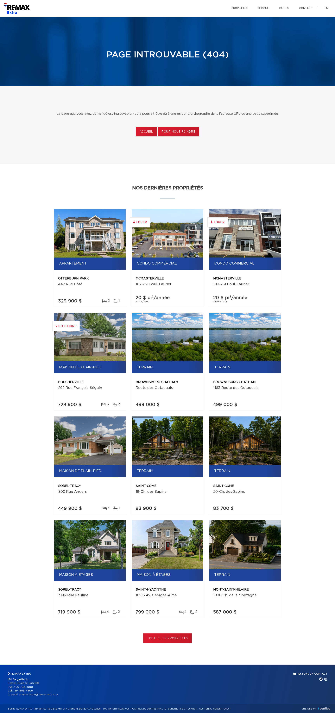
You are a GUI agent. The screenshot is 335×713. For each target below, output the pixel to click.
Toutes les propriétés (167, 638)
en (326, 8)
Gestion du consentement (215, 709)
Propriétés (239, 8)
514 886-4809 (23, 691)
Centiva (324, 708)
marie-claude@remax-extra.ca (38, 694)
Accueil (146, 131)
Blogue (263, 8)
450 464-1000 (23, 687)
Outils (284, 8)
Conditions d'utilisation (182, 709)
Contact (305, 8)
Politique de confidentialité (148, 709)
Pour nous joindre (178, 131)
